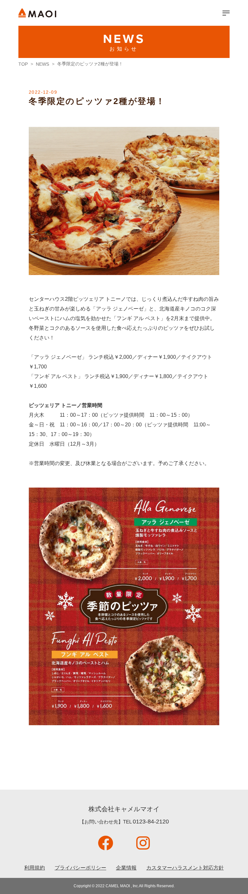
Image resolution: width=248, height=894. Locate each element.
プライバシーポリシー (80, 867)
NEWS (42, 64)
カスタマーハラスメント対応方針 (185, 867)
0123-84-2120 (151, 821)
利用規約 (34, 867)
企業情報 (126, 867)
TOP (23, 64)
